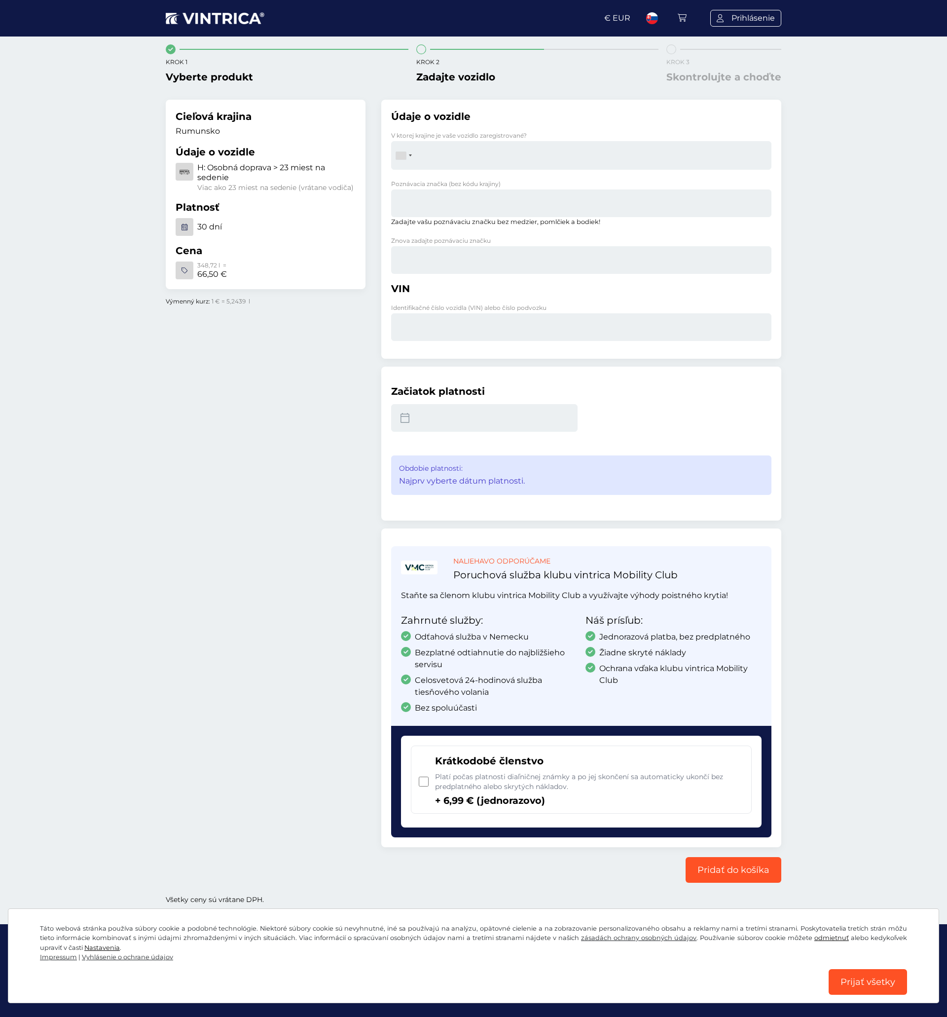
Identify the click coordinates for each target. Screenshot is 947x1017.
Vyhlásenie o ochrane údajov (127, 957)
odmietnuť (831, 938)
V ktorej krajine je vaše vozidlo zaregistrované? (459, 135)
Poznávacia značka (446, 184)
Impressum (58, 957)
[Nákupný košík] (682, 18)
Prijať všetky (867, 982)
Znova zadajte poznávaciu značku (441, 240)
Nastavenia (102, 947)
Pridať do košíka (733, 870)
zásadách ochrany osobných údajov (638, 938)
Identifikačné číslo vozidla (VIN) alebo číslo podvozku (468, 307)
